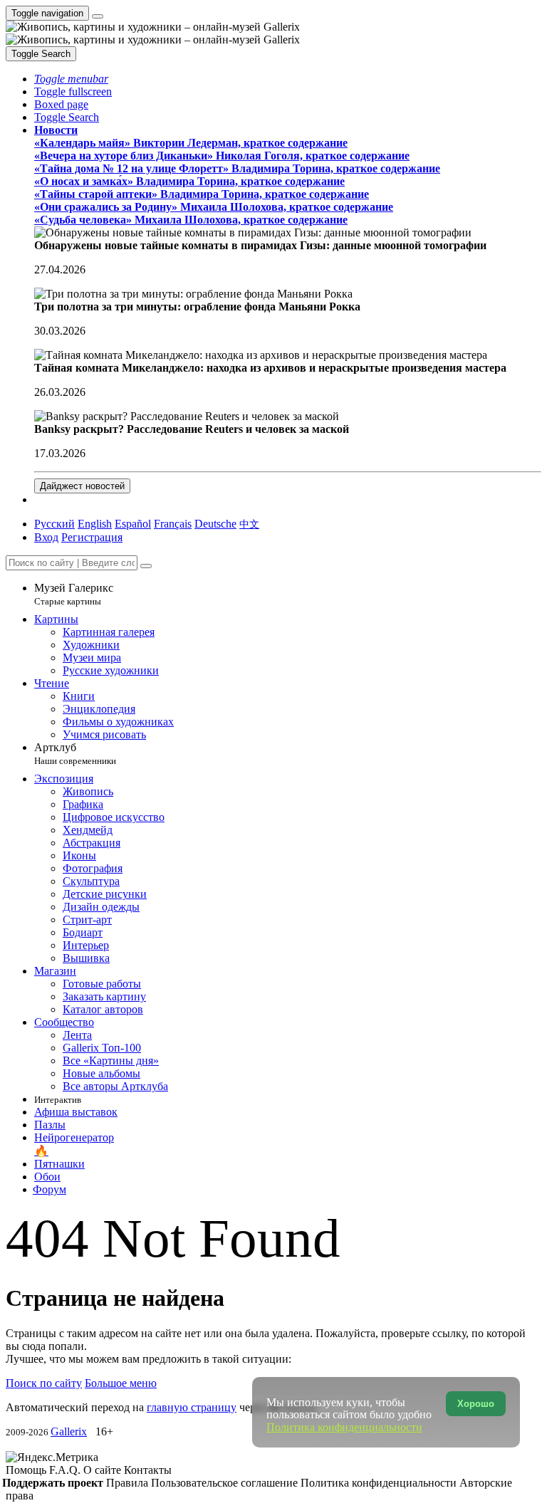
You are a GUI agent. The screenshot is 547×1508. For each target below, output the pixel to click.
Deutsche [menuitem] (215, 524)
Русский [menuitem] (54, 524)
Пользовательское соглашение (226, 1483)
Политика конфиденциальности (380, 1483)
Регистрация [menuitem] (92, 537)
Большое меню (121, 1383)
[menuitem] (249, 524)
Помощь (27, 1470)
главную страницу (191, 1407)
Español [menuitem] (133, 524)
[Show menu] (97, 16)
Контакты (148, 1470)
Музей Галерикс (73, 594)
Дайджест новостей (82, 486)
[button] (71, 79)
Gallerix (69, 1431)
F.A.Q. (66, 1470)
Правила (128, 1483)
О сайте (103, 1470)
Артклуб (75, 753)
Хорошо (475, 1403)
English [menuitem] (95, 524)
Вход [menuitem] (46, 537)
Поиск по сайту (44, 1383)
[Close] (146, 566)
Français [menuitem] (173, 524)
